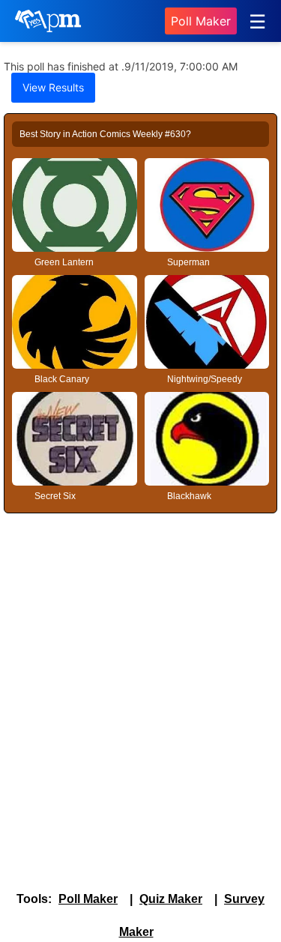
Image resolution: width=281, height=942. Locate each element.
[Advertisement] (140, 672)
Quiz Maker (170, 899)
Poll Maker (201, 20)
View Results (53, 87)
